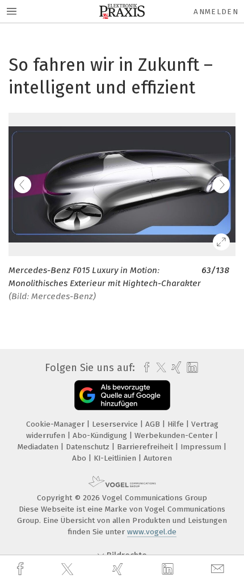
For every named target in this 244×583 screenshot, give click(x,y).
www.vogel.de (151, 532)
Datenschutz (89, 447)
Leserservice (116, 424)
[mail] (219, 569)
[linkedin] (169, 569)
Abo (80, 458)
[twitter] (69, 569)
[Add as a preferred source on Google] (122, 395)
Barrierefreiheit (146, 447)
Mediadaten (39, 447)
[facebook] (21, 569)
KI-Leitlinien (116, 458)
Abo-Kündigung (101, 435)
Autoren (158, 458)
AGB (153, 424)
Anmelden (215, 11)
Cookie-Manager (56, 424)
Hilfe (176, 424)
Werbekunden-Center (174, 435)
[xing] (119, 569)
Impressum (202, 447)
